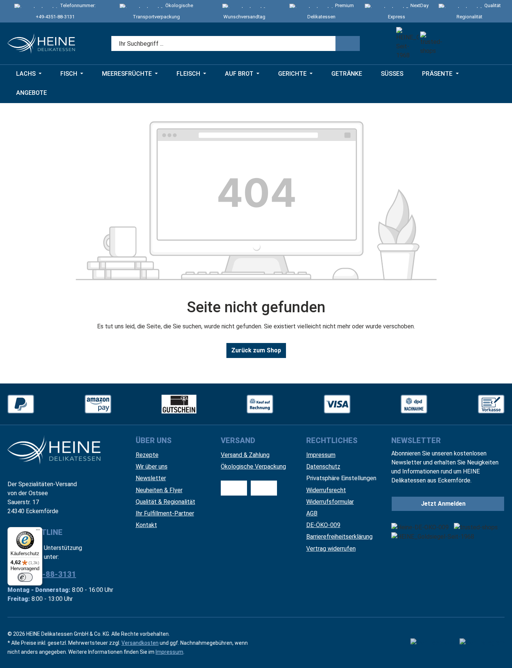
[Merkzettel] (453, 43)
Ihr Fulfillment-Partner (165, 513)
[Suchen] (347, 43)
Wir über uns (152, 466)
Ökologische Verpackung (253, 466)
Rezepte (147, 454)
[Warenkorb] (495, 43)
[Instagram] (482, 643)
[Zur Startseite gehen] (41, 43)
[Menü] (37, 531)
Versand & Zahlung (245, 454)
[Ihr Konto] (474, 43)
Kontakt (146, 525)
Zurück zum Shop (256, 350)
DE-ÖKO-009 (323, 525)
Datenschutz (323, 466)
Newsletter (151, 478)
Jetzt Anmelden (443, 503)
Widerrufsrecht (326, 490)
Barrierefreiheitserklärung (339, 536)
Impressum (320, 454)
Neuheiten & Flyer (159, 490)
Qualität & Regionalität (165, 501)
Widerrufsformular (330, 501)
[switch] (25, 577)
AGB (311, 513)
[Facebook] (432, 643)
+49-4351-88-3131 (55, 16)
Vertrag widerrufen (331, 548)
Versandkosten (140, 643)
